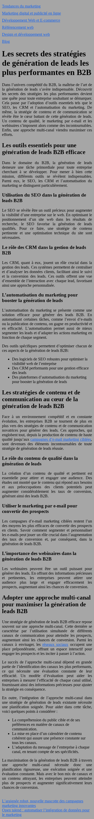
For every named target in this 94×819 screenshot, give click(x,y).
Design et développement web (26, 34)
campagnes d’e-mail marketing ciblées (60, 439)
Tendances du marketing (21, 6)
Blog (6, 41)
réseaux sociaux (55, 644)
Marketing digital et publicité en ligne (31, 13)
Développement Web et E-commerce (31, 20)
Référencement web (18, 27)
